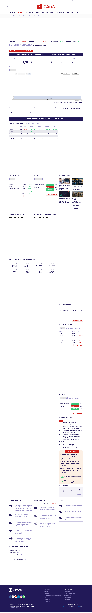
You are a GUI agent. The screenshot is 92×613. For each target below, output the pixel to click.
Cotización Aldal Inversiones (27, 265)
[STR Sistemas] (72, 606)
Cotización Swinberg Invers (27, 271)
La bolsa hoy (7, 1)
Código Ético (67, 595)
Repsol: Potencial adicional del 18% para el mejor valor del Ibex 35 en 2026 (48, 524)
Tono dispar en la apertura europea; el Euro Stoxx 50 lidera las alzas (23, 539)
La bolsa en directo (65, 418)
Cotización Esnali (14, 270)
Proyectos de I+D (69, 597)
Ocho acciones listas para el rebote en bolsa (30, 54)
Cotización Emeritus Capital (39, 271)
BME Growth (28, 179)
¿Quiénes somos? (69, 591)
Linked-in (18, 596)
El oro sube (66, 442)
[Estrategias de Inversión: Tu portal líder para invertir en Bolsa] (46, 6)
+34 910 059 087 (13, 608)
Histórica (12, 70)
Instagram (21, 596)
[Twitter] (13, 596)
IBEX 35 (46, 179)
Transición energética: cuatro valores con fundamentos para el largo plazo (48, 517)
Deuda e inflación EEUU (55, 1)
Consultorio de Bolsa (79, 493)
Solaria (11, 184)
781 (18, 559)
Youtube (15, 596)
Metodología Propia (69, 593)
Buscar (7, 6)
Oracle (22, 1)
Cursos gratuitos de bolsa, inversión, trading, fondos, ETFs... (64, 187)
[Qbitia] (63, 606)
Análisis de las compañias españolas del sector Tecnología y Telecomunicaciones (71, 457)
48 (15, 555)
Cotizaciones (63, 493)
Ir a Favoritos (77, 320)
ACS (10, 193)
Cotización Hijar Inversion (39, 264)
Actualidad (46, 504)
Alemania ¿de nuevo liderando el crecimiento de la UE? (72, 431)
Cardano (26, 1)
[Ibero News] (80, 606)
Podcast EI (47, 599)
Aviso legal (47, 593)
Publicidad (47, 589)
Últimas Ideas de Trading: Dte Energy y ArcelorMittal (71, 421)
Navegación (3, 6)
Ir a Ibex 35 (28, 196)
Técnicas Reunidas (15, 1)
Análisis (38, 504)
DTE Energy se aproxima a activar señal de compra (71, 482)
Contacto (46, 591)
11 (14, 557)
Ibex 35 (12, 179)
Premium (54, 504)
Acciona (11, 191)
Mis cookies (67, 599)
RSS (45, 597)
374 (14, 550)
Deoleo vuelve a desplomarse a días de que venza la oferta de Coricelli (23, 532)
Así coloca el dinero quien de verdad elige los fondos (77, 188)
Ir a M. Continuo (51, 194)
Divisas (52, 179)
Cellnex (61, 335)
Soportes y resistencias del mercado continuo (73, 512)
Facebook (10, 596)
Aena (61, 333)
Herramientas (63, 486)
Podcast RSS (47, 601)
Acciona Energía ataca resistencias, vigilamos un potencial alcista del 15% (70, 446)
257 (14, 552)
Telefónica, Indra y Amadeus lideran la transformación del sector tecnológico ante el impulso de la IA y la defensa (71, 437)
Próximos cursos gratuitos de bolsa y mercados (73, 506)
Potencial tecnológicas (70, 1)
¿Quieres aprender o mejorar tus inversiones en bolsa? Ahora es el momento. (64, 201)
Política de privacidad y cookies (53, 595)
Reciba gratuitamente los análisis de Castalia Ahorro (68, 102)
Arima (35, 189)
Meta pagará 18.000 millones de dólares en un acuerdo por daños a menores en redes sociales (72, 426)
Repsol (61, 340)
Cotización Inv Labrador (52, 264)
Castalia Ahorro (64, 310)
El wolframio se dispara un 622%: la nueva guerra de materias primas (47, 509)
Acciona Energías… (14, 189)
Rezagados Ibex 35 (33, 1)
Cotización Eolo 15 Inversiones (52, 271)
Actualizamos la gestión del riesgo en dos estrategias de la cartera (70, 464)
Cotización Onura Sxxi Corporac (14, 265)
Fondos (71, 493)
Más (81, 417)
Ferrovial (36, 187)
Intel (63, 1)
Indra (10, 186)
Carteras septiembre (44, 1)
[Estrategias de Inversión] (15, 590)
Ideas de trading (65, 475)
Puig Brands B (63, 338)
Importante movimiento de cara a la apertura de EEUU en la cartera (71, 471)
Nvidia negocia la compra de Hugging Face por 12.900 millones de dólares (23, 524)
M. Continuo (19, 179)
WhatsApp (23, 596)
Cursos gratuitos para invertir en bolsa (63, 54)
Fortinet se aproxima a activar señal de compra (72, 478)
